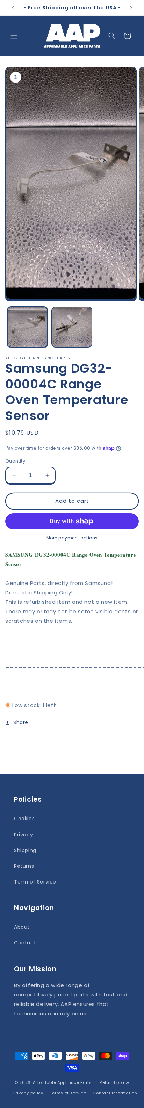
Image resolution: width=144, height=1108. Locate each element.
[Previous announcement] (13, 7)
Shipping (25, 850)
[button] (14, 35)
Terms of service (68, 1093)
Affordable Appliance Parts (62, 1082)
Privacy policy (28, 1093)
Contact (25, 942)
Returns (24, 866)
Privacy (23, 834)
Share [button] (20, 722)
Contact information (115, 1093)
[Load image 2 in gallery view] (71, 327)
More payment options (72, 538)
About (22, 926)
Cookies (24, 818)
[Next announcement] (131, 7)
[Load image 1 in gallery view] (27, 327)
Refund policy (114, 1082)
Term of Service (35, 881)
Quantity (15, 461)
